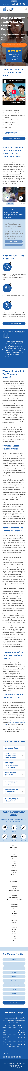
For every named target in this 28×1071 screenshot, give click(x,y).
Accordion (14, 845)
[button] (11, 362)
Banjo (14, 849)
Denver (14, 972)
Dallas (14, 968)
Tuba (9, 215)
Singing (14, 922)
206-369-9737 (21, 1043)
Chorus (14, 865)
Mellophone (14, 895)
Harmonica (14, 886)
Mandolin (14, 893)
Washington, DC (14, 998)
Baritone (13, 212)
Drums (14, 840)
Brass (17, 212)
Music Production (14, 902)
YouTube (12, 1057)
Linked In (9, 1057)
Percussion (14, 913)
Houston (14, 976)
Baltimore (14, 963)
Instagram (20, 1057)
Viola (14, 936)
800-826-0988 (18, 4)
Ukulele (14, 934)
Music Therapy (14, 906)
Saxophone (14, 920)
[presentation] (2, 350)
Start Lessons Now (14, 138)
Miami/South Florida (14, 985)
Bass (14, 854)
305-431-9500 (21, 1037)
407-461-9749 (21, 1041)
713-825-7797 (21, 1034)
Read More (13, 241)
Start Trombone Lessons (14, 45)
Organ (14, 911)
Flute (14, 879)
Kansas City (14, 980)
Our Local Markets (14, 1046)
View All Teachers (13, 245)
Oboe (14, 908)
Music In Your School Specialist (14, 899)
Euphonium (6, 214)
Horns (14, 888)
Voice (4, 840)
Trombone (20, 214)
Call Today (14, 323)
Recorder (15, 214)
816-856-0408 (21, 1036)
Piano (11, 214)
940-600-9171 (21, 1030)
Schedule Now (14, 1002)
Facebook (4, 1057)
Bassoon (14, 858)
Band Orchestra (14, 847)
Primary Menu (25, 9)
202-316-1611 (21, 1029)
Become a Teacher (10, 1067)
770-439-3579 (21, 1027)
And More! (23, 840)
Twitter (6, 1057)
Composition (14, 870)
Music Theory (14, 904)
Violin (23, 831)
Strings (14, 924)
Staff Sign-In (19, 1067)
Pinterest (14, 1057)
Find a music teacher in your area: (14, 1025)
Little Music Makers (14, 890)
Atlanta (14, 959)
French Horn (14, 881)
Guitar (14, 831)
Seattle (9, 217)
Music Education (14, 897)
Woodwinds (14, 943)
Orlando (14, 989)
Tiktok (17, 1057)
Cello (14, 863)
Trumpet (6, 215)
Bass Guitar (14, 856)
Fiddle (14, 877)
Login (14, 1)
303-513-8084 (21, 1032)
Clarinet (14, 868)
